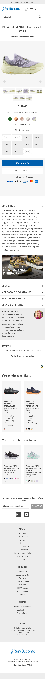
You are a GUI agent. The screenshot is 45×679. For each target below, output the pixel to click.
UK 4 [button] (6, 138)
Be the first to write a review (22, 356)
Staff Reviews (22, 550)
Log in (27, 112)
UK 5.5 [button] (37, 137)
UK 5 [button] (27, 137)
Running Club (18, 112)
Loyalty (7, 112)
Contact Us (22, 571)
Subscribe (37, 506)
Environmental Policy (23, 553)
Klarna (22, 616)
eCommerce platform (31, 661)
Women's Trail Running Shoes (22, 36)
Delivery (22, 578)
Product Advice (22, 546)
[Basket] (31, 9)
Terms (22, 602)
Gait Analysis (22, 536)
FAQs (22, 595)
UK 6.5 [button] (17, 144)
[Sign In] (26, 9)
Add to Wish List (22, 171)
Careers (22, 559)
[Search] (40, 17)
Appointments (22, 575)
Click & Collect (22, 581)
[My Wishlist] (36, 9)
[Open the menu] (41, 9)
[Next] (40, 82)
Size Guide (20, 130)
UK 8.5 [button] (17, 151)
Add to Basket (22, 163)
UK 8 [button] (6, 151)
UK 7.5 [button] (37, 144)
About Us (22, 533)
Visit (22, 623)
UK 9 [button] (27, 151)
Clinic (22, 543)
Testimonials (22, 556)
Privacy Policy (22, 613)
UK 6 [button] (6, 144)
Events (22, 540)
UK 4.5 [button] (17, 138)
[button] (10, 119)
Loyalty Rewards (22, 591)
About (22, 528)
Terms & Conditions (22, 607)
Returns (22, 585)
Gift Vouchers (22, 588)
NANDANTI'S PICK (11, 311)
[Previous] (5, 82)
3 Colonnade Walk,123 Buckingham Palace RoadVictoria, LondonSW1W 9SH (22, 631)
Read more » (8, 336)
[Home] (11, 9)
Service (22, 567)
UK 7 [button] (27, 144)
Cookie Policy (22, 610)
